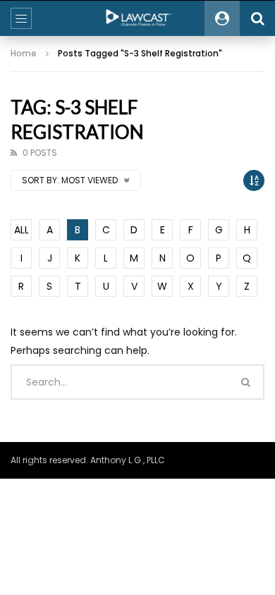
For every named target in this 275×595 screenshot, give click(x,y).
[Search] (257, 18)
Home (24, 53)
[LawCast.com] (137, 18)
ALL (21, 230)
